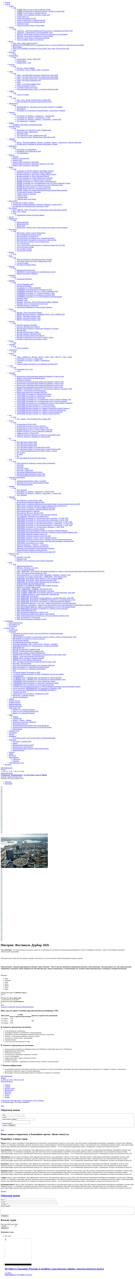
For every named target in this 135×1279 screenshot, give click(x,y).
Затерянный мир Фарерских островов (25, 642)
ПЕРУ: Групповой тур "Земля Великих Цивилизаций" (31, 667)
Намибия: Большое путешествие (27, 305)
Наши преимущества (16, 623)
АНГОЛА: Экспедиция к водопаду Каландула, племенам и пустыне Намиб (42, 34)
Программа (8, 783)
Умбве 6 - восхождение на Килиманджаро (31, 378)
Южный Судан (14, 553)
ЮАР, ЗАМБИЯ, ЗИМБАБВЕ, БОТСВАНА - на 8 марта (35, 591)
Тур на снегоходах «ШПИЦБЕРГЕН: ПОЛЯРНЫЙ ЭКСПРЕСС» (35, 690)
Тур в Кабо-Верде (23, 153)
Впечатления (9, 1090)
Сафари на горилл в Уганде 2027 (28, 433)
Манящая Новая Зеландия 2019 (23, 745)
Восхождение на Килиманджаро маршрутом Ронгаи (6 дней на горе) (40, 387)
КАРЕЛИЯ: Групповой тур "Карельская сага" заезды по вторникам (35, 646)
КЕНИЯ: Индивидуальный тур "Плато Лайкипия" (34, 187)
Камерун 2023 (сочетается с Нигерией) (26, 162)
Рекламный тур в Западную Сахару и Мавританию (34, 130)
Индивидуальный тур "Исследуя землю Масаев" (33, 176)
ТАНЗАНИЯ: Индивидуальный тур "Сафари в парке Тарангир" (38, 413)
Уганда (11, 421)
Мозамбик (12, 275)
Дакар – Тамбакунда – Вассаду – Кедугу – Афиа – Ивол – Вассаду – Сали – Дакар (44, 357)
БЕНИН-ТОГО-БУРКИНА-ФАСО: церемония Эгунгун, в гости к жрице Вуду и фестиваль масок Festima (48, 45)
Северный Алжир (23, 24)
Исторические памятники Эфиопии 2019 (30, 502)
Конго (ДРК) (13, 201)
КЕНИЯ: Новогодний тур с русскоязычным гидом (34, 188)
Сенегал (11, 353)
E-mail (3, 1202)
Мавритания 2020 (23, 222)
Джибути (12, 112)
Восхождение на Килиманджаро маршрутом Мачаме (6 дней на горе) (40, 385)
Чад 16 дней (21, 452)
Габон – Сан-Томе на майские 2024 (28, 84)
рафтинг (11, 734)
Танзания (12, 373)
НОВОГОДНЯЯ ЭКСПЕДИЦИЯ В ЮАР (31, 584)
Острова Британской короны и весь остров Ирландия (31, 725)
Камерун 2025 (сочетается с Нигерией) (26, 165)
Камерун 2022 (17, 160)
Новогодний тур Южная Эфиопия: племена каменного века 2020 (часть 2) (42, 506)
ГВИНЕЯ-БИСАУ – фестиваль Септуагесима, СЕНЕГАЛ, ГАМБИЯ (39, 107)
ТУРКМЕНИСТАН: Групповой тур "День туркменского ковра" (34, 681)
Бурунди (12, 64)
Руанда (11, 341)
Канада (15, 743)
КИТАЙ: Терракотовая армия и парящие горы (28, 651)
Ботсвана (12, 52)
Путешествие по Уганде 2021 (26, 424)
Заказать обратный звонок (25, 1007)
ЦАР (10, 459)
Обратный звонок (7, 773)
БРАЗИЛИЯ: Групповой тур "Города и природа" (29, 639)
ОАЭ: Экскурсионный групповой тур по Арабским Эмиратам (34, 665)
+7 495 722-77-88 (6, 771)
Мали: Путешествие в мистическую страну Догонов (34, 259)
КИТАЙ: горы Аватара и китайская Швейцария (29, 653)
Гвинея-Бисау (13, 103)
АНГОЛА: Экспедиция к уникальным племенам (33, 38)
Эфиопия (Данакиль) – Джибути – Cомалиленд (32, 545)
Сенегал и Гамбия (23, 94)
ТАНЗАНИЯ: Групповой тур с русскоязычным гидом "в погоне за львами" (42, 401)
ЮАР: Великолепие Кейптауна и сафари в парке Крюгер (36, 614)
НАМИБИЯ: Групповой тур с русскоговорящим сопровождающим (39, 296)
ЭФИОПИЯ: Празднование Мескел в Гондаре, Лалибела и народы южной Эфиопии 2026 (47, 532)
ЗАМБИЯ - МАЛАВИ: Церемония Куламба (27, 125)
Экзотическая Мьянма (20, 697)
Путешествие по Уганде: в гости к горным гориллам (34, 429)
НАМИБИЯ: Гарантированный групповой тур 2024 (34, 289)
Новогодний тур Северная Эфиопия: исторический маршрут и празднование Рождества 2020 (48, 504)
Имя (3, 1115)
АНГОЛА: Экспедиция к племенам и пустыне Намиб (35, 36)
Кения (11, 167)
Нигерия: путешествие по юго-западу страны (32, 339)
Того (10, 415)
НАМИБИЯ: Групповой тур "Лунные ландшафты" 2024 (36, 293)
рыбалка (11, 752)
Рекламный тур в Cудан (25, 369)
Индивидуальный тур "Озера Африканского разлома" (35, 178)
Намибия (12, 280)
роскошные (12, 740)
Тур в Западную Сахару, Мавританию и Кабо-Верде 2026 (36, 137)
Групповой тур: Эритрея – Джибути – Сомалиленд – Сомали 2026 (39, 119)
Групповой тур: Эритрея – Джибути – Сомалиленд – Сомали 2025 (39, 493)
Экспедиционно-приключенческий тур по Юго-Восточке (32, 727)
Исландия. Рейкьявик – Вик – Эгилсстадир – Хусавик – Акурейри (35, 644)
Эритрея (11, 486)
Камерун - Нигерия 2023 (21, 158)
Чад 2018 (20, 454)
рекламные (12, 736)
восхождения (13, 630)
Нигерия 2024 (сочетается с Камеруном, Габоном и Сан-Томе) (38, 328)
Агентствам (13, 626)
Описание (8, 782)
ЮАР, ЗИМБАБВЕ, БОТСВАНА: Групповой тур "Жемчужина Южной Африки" (44, 601)
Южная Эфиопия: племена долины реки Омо (32, 550)
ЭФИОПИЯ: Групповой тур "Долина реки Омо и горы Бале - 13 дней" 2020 (42, 518)
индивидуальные (14, 702)
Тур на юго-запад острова (25, 247)
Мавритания (13, 218)
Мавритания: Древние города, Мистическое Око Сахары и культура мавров (42, 227)
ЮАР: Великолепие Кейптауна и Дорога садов (32, 612)
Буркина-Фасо (13, 55)
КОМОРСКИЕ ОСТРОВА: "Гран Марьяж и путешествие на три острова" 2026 (39, 654)
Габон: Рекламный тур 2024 (26, 86)
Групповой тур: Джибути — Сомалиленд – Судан (33, 117)
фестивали (12, 755)
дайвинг (11, 699)
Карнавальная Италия (20, 724)
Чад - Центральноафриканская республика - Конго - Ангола (37, 451)
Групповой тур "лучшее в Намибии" (29, 288)
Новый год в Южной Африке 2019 (28, 587)
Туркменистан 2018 (19, 692)
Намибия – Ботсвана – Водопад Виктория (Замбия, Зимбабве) (37, 302)
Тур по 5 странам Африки (25, 569)
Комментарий (7, 1123)
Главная (7, 2)
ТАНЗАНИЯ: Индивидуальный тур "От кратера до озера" (36, 406)
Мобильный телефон (9, 1119)
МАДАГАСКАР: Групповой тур (27, 236)
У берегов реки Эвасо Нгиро (26, 199)
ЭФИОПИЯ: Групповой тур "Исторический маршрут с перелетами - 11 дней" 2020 (45, 523)
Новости (8, 1093)
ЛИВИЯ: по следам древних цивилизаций (27, 660)
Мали (10, 256)
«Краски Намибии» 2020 (25, 284)
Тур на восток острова (24, 250)
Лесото (11, 217)
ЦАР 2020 (20, 465)
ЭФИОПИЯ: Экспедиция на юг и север (30, 543)
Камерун (12, 155)
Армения (16, 761)
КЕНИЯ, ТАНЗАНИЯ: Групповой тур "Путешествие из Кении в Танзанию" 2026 (44, 389)
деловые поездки (14, 701)
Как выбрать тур (14, 624)
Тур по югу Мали (22, 263)
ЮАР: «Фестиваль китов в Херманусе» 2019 (32, 573)
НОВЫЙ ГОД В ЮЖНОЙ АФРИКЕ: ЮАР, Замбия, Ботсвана (37, 585)
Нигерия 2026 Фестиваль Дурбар (28, 332)
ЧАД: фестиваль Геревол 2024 (27, 442)
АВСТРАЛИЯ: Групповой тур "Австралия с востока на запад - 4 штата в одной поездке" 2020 (44, 637)
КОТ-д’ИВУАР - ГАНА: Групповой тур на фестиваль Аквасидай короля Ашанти (40, 210)
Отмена (5, 1125)
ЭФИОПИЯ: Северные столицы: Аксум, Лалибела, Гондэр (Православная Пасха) (44, 539)
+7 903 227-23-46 (18, 771)
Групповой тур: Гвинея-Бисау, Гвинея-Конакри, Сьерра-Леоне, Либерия (41, 110)
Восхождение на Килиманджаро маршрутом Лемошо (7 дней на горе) (40, 382)
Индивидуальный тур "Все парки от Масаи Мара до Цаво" (36, 174)
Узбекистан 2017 (18, 635)
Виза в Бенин (17, 47)
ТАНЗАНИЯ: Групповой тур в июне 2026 (31, 397)
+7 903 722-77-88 (6, 1080)
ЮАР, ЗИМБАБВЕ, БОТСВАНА (28, 596)
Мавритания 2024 (23, 224)
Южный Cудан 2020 (23, 557)
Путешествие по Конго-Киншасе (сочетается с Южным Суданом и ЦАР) (37, 204)
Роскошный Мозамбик (24, 279)
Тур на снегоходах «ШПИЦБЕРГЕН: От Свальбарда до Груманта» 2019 (37, 688)
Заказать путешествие (8, 1007)
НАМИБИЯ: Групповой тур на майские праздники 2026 (36, 295)
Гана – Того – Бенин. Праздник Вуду (25, 43)
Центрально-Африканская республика (29, 472)
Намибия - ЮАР (22, 298)
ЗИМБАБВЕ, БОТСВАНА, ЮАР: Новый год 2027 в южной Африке (40, 578)
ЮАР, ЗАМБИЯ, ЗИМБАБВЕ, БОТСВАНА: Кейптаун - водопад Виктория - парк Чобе (46, 592)
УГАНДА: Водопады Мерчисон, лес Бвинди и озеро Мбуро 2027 (38, 435)
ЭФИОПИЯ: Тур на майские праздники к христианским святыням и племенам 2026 (45, 541)
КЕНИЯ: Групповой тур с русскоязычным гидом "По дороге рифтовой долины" (44, 183)
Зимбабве (12, 139)
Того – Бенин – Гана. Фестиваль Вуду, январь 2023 (34, 419)
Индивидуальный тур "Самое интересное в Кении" (34, 179)
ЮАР (10, 562)
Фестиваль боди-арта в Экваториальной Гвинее (33, 483)
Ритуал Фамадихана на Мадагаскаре (29, 234)
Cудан (19, 371)
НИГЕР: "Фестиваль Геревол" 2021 (29, 318)
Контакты (8, 764)
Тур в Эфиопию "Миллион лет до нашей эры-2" (33, 516)
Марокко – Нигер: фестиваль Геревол (29, 312)
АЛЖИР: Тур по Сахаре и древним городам (31, 13)
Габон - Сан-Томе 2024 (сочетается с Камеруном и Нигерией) (37, 75)
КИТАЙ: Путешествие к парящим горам (26, 649)
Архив (7, 1095)
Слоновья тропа (22, 197)
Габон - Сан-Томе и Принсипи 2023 (29, 80)
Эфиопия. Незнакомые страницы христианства (33, 546)
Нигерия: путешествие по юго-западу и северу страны (35, 337)
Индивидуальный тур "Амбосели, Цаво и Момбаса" (34, 172)
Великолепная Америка (21, 640)
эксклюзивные (14, 757)
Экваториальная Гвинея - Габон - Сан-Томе (31, 481)
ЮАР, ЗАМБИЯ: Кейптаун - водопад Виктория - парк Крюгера (38, 594)
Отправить (12, 1125)
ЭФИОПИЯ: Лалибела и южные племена (31, 529)
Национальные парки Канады (23, 747)
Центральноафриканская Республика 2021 (31, 474)
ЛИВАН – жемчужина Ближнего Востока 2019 (28, 656)
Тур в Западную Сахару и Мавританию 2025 (32, 135)
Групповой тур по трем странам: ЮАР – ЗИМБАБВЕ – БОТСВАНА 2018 (41, 576)
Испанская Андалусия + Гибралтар (24, 722)
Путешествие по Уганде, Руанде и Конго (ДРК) (33, 428)
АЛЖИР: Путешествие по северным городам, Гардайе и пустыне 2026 (40, 11)
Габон (11, 71)
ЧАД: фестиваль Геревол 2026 (27, 445)
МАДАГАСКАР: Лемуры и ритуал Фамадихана (33, 242)
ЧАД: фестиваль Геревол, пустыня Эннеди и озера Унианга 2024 (38, 449)
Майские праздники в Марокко (27, 273)
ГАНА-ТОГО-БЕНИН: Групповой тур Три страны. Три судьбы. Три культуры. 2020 (41, 48)
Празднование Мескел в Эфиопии (28, 511)
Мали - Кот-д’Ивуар (19, 211)
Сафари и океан (22, 195)
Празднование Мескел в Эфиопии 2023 (30, 513)
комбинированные (15, 704)
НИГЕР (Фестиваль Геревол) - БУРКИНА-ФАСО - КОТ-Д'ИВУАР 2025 (41, 314)
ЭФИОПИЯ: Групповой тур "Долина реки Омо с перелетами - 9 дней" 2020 (42, 520)
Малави (11, 252)
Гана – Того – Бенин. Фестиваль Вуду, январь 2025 (34, 100)
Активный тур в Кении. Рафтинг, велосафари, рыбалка (35, 171)
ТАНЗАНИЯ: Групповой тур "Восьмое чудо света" (34, 396)
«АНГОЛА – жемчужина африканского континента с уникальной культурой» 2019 (45, 31)
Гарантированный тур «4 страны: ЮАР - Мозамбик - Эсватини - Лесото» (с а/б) (43, 575)
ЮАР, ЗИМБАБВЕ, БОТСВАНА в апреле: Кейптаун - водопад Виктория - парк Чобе (45, 598)
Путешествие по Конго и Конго (23, 203)
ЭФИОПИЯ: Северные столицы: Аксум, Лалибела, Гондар (37, 537)
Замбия (11, 123)
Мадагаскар (13, 229)
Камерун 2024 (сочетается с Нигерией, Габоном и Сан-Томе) (33, 164)
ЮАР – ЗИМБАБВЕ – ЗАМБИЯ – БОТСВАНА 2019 (34, 589)
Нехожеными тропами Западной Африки (30, 215)
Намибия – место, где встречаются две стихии (32, 304)
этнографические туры (16, 763)
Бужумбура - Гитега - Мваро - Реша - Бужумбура (33, 70)
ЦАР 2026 (20, 467)
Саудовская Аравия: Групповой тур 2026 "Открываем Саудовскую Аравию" (38, 674)
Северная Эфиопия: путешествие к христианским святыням (37, 514)
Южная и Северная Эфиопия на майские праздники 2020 (36, 552)
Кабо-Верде (13, 146)
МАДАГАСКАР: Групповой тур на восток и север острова (36, 240)
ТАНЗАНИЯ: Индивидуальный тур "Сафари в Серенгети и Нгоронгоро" (41, 410)
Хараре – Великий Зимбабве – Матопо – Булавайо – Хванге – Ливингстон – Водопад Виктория (49, 142)
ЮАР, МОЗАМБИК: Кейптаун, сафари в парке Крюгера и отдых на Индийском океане (46, 607)
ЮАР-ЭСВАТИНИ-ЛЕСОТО (26, 610)
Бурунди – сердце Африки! (26, 68)
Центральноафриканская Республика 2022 (31, 475)
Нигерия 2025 (21, 330)
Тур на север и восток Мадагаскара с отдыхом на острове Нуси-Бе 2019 (41, 245)
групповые (12, 631)
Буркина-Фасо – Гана (24, 63)
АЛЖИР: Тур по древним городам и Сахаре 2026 (33, 15)
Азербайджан (17, 718)
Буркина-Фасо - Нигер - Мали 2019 (28, 59)
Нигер (11, 309)
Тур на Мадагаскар (23, 243)
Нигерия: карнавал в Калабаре (27, 325)
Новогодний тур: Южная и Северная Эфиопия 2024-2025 (36, 507)
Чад (10, 438)
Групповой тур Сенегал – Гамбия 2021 (30, 358)
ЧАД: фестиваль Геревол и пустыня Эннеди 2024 (33, 447)
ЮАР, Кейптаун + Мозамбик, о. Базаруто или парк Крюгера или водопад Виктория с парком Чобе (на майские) (54, 605)
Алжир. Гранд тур (23, 16)
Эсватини (12, 344)
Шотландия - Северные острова (23, 695)
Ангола (11, 27)
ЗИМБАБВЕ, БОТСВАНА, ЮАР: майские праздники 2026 (37, 580)
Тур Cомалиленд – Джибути (26, 121)
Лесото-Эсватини (22, 348)
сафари (11, 754)
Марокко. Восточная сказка (26, 270)
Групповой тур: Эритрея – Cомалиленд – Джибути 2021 (35, 491)
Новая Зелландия (18, 750)
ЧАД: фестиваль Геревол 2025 (27, 444)
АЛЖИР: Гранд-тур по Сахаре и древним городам (34, 9)
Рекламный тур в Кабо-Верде (26, 149)
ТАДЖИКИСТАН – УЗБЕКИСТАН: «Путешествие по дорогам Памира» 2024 (39, 679)
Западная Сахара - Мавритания (27, 132)
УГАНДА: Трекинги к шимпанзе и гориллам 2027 (33, 436)
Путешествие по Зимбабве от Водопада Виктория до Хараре (37, 144)
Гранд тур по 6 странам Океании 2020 (25, 711)
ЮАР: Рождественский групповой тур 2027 (31, 619)
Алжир (11, 6)
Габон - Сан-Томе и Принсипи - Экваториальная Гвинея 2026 (37, 78)
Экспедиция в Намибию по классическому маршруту (35, 307)
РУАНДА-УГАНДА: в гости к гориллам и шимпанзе (34, 431)
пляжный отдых (14, 731)
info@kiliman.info (6, 768)
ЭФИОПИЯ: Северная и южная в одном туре (32, 534)
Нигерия (12, 321)
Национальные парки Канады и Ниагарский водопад (31, 748)
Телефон (4, 1204)
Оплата (7, 1097)
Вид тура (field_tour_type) (9, 1224)
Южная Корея (17, 729)
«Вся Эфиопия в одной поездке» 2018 (29, 500)
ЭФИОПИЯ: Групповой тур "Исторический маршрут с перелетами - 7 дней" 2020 (44, 525)
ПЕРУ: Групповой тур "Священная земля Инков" (29, 669)
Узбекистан (16, 759)
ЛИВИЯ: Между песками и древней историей (28, 658)
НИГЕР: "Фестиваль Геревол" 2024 (29, 319)
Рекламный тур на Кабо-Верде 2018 (29, 151)
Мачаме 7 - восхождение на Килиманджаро (31, 390)
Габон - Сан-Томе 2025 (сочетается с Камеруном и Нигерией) (37, 77)
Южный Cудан (22, 559)
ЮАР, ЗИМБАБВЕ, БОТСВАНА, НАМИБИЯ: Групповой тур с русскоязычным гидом (46, 600)
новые (11, 715)
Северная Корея (18, 676)
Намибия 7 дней (22, 300)
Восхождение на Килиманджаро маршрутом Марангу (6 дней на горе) (40, 376)
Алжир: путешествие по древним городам (31, 20)
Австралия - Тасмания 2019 (22, 741)
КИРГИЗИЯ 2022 (19, 647)
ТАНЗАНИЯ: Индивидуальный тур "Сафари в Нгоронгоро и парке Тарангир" (43, 408)
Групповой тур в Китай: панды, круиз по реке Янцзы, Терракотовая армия (38, 633)
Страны (7, 4)
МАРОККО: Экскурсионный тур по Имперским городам (36, 272)
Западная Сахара (14, 126)
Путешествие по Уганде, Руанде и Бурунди (31, 426)
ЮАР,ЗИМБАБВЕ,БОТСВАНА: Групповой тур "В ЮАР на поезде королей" (42, 608)
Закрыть (3, 1191)
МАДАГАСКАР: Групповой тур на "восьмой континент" (36, 238)
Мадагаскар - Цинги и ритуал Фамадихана (31, 233)
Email (4, 1117)
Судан (11, 366)
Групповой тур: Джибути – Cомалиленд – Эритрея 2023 (35, 116)
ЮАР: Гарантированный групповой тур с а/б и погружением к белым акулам (43, 615)
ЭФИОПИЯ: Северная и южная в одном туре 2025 (34, 536)
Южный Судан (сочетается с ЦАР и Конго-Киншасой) (35, 561)
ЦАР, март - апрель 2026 (25, 470)
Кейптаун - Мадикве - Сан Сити (27, 568)
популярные (13, 732)
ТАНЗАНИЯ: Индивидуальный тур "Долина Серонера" (36, 405)
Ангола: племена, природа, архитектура (30, 39)
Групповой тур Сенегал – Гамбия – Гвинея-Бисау (33, 360)
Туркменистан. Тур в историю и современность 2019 (30, 693)
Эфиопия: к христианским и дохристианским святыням (35, 548)
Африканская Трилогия (24, 566)
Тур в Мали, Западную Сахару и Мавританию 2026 (34, 261)
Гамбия (11, 91)
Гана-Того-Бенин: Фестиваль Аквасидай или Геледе (34, 101)
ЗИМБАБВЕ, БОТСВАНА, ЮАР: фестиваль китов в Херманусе (38, 582)
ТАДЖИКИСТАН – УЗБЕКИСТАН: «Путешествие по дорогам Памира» (37, 677)
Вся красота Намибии (24, 286)
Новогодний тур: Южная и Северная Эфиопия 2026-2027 (36, 509)
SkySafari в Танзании (24, 380)
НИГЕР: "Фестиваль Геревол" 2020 (29, 316)
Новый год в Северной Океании (24, 709)
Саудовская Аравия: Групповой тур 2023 (26, 672)
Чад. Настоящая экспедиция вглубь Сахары (31, 458)
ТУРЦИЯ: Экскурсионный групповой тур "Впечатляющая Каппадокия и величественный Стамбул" (47, 686)
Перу (14, 670)
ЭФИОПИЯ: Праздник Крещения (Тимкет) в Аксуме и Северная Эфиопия (42, 530)
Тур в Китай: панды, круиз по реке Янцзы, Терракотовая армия (34, 738)
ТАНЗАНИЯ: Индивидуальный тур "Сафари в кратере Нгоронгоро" (40, 412)
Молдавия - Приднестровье (22, 663)
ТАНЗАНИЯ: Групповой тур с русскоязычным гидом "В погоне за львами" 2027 (44, 399)
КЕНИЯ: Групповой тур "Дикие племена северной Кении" (37, 181)
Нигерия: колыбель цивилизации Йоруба (30, 335)
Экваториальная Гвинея (17, 477)
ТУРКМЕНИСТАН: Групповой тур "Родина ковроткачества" (33, 685)
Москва (3, 1078)
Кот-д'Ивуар (13, 208)
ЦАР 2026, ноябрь (23, 468)
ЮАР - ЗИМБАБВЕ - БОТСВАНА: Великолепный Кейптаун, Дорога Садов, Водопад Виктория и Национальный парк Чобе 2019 (60, 571)
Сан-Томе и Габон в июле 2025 (27, 87)
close (2, 1106)
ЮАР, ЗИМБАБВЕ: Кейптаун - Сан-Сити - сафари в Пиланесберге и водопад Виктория (46, 603)
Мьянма (15, 716)
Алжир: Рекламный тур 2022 (26, 18)
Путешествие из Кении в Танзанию (29, 192)
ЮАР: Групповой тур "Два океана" (28, 617)
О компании (9, 621)
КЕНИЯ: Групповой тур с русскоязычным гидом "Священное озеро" (40, 185)
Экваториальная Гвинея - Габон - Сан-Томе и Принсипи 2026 (37, 89)
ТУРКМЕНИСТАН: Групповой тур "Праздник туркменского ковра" (36, 683)
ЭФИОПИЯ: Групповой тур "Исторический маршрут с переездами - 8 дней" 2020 (44, 522)
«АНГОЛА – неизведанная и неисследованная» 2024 (34, 32)
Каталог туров (9, 628)
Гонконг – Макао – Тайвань (22, 720)
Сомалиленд (13, 350)
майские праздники (15, 706)
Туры (14, 8)
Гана (10, 96)
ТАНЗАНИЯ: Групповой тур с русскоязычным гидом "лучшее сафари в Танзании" (45, 403)
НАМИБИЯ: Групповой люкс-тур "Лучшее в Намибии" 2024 (37, 291)
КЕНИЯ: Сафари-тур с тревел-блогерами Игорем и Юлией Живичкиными (42, 190)
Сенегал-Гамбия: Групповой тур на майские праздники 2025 (37, 364)
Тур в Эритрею (22, 490)
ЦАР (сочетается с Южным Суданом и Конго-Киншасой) (36, 463)
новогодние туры (14, 708)
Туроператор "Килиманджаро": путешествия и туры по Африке (24, 775)
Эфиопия (12, 497)
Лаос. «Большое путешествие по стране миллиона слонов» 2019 (34, 662)
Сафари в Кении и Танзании (26, 194)
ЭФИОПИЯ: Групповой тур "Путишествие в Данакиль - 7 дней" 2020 (40, 527)
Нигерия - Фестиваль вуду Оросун (28, 327)
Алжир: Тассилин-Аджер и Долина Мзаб (30, 25)
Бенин (11, 41)
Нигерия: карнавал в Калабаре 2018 (29, 334)
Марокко (12, 266)
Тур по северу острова (24, 249)
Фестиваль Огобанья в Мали (26, 265)
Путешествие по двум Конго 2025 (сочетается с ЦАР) (31, 206)
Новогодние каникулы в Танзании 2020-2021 (32, 392)
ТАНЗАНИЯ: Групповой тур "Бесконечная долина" (34, 394)
